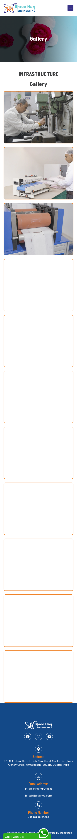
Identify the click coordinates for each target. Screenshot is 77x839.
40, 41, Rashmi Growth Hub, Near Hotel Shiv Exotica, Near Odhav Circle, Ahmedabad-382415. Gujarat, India (38, 763)
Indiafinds (66, 833)
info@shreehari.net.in (38, 788)
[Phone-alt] (38, 804)
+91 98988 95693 (38, 817)
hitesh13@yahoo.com (38, 795)
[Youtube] (49, 736)
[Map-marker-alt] (38, 749)
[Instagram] (38, 736)
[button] (70, 8)
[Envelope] (38, 776)
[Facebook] (27, 736)
